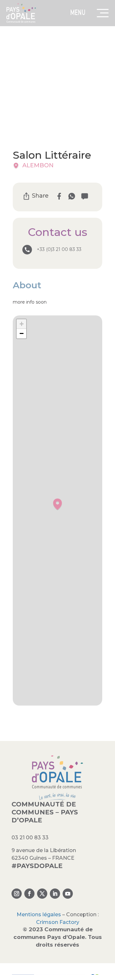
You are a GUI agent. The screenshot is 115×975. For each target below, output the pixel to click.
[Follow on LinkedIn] (55, 893)
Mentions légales (39, 914)
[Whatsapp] (72, 196)
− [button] (21, 333)
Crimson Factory (57, 922)
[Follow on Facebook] (29, 893)
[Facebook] (59, 196)
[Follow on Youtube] (68, 893)
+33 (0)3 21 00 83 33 (59, 249)
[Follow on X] (42, 893)
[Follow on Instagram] (17, 893)
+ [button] (21, 324)
